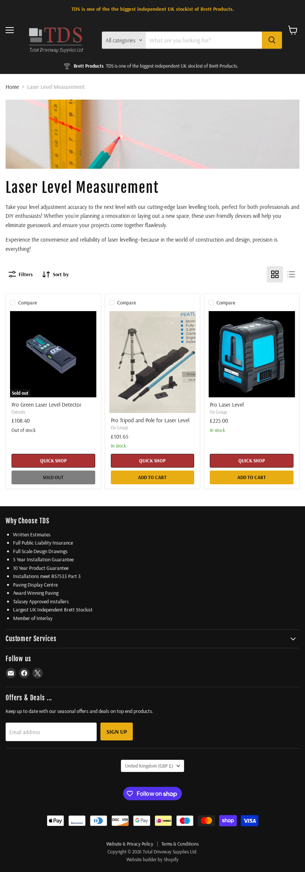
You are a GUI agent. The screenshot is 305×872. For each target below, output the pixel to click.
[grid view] (275, 274)
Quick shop (53, 461)
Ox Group (119, 427)
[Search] (272, 40)
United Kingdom (149, 766)
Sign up (116, 731)
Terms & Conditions (180, 844)
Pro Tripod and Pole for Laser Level (150, 420)
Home (12, 87)
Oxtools (18, 412)
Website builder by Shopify (152, 859)
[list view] (291, 274)
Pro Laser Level (227, 404)
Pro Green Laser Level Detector (46, 404)
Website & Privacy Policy (129, 844)
